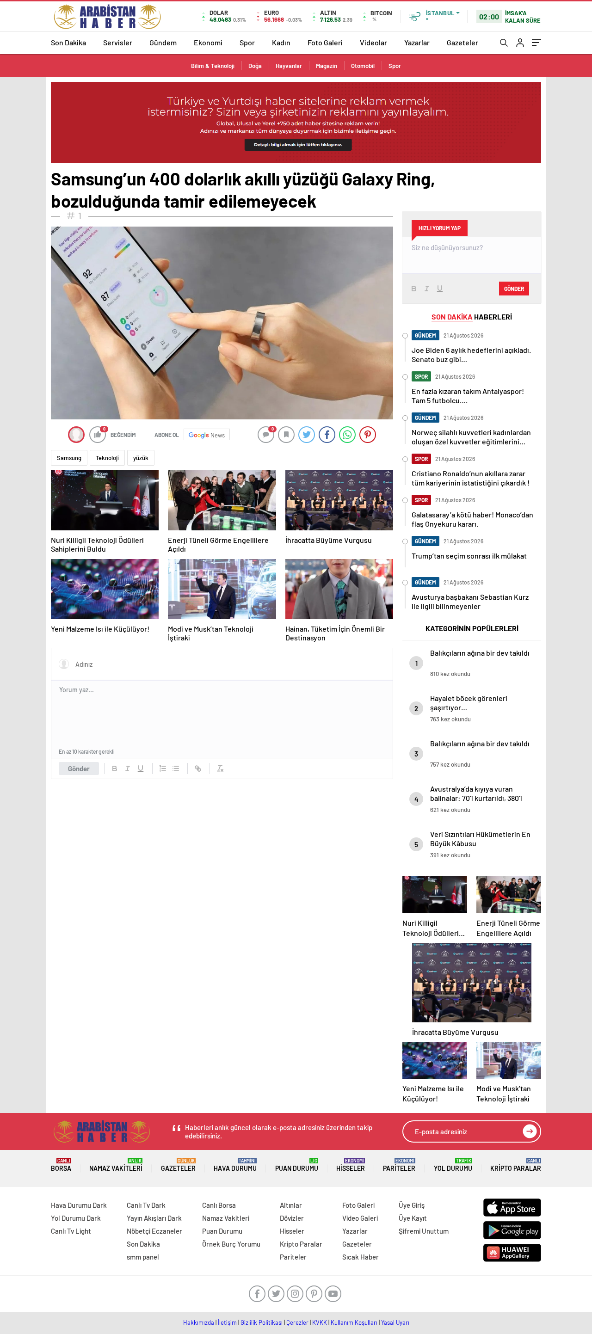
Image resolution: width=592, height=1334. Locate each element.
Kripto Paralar (515, 1165)
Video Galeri (360, 1218)
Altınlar (291, 1205)
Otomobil (363, 65)
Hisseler (350, 1165)
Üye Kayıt (413, 1218)
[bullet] (175, 768)
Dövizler (292, 1218)
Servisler (117, 42)
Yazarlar (417, 42)
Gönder (79, 768)
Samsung (69, 457)
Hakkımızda (198, 1322)
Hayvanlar (289, 65)
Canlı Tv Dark (146, 1205)
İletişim (227, 1322)
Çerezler (297, 1322)
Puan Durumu (296, 1165)
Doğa (255, 65)
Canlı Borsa (219, 1205)
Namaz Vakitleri (115, 1165)
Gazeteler (462, 42)
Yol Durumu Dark (76, 1218)
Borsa (61, 1165)
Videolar (373, 42)
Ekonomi (208, 42)
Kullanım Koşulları (354, 1322)
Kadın (281, 42)
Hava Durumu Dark (79, 1205)
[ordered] (162, 768)
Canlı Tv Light (71, 1231)
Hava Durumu (235, 1165)
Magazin (326, 65)
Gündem (163, 42)
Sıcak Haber (360, 1257)
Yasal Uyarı (395, 1322)
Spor (247, 42)
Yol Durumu (453, 1165)
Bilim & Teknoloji (212, 65)
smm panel (143, 1257)
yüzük (140, 457)
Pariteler (399, 1165)
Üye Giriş (412, 1205)
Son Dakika (68, 42)
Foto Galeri (325, 42)
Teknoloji (107, 457)
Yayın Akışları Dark (154, 1218)
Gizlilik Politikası (261, 1322)
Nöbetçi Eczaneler (154, 1231)
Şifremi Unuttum (424, 1231)
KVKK (319, 1322)
